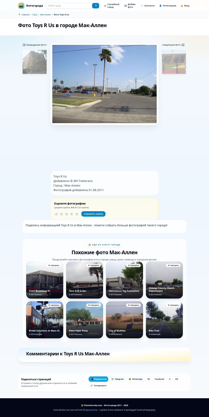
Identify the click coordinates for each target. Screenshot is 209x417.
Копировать (98, 385)
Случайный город (111, 5)
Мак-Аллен (45, 14)
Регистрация (167, 5)
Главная (25, 14)
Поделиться (98, 379)
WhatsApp (135, 379)
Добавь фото (130, 5)
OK (176, 379)
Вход (185, 5)
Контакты (148, 5)
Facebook (159, 379)
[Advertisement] (104, 148)
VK (148, 379)
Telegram (117, 379)
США (34, 14)
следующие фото (172, 44)
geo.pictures (92, 409)
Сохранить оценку (93, 213)
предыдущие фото (36, 44)
